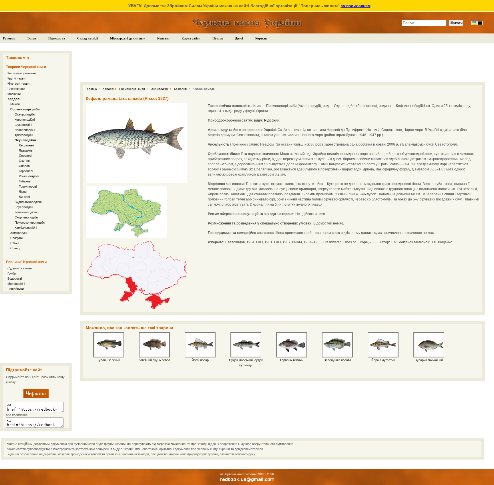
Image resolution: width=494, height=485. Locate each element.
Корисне (261, 38)
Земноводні (18, 232)
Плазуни (16, 238)
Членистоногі (16, 88)
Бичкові (24, 196)
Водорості (14, 278)
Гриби (11, 273)
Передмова (56, 38)
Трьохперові (28, 186)
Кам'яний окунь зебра (154, 360)
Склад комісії (87, 38)
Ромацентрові (29, 176)
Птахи (14, 243)
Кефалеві (26, 145)
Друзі (239, 38)
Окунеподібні (25, 140)
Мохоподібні (16, 283)
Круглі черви (16, 78)
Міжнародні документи (127, 38)
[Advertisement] (36, 328)
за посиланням (355, 5)
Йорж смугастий (383, 360)
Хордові (13, 99)
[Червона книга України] (36, 396)
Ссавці (15, 248)
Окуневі (24, 160)
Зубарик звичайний (429, 360)
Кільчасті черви (18, 83)
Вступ (31, 38)
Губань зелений (108, 360)
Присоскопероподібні (30, 222)
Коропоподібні (25, 119)
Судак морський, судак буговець (246, 362)
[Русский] (480, 23)
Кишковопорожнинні (21, 73)
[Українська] (474, 23)
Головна (9, 38)
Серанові (25, 155)
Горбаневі (26, 171)
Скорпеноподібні (26, 217)
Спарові (24, 166)
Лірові (23, 191)
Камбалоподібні (26, 227)
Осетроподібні (25, 114)
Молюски (14, 94)
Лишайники (15, 289)
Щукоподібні (23, 124)
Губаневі (25, 181)
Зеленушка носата (337, 360)
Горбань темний (291, 360)
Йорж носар (200, 360)
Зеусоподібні (24, 207)
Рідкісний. (272, 120)
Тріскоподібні (24, 135)
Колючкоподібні (26, 212)
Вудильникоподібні (28, 202)
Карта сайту (191, 38)
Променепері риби (25, 109)
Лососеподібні (25, 130)
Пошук (217, 38)
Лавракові (26, 150)
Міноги (15, 104)
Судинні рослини (19, 268)
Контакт (163, 38)
